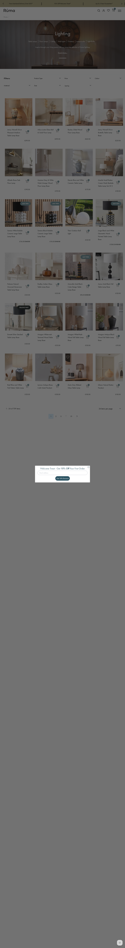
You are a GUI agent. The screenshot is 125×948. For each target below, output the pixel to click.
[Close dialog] (88, 467)
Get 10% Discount (63, 478)
